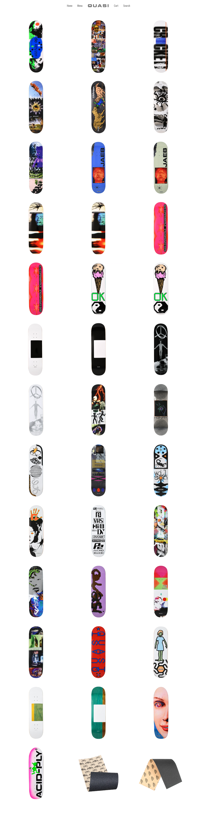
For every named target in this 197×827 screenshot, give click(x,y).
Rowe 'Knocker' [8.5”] (160, 106)
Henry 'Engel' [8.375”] (36, 106)
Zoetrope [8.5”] (161, 651)
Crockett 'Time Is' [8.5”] (161, 45)
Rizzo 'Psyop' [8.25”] (98, 45)
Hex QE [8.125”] (161, 227)
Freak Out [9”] (36, 772)
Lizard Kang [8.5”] (36, 590)
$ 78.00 (35, 51)
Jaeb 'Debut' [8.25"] (160, 348)
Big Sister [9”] (160, 711)
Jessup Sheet (98, 772)
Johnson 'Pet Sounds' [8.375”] (98, 106)
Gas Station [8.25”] (161, 530)
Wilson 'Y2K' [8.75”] (160, 469)
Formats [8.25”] (98, 530)
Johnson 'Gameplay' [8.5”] (35, 530)
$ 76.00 (35, 232)
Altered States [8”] (98, 227)
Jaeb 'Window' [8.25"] (98, 166)
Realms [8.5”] (36, 651)
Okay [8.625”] (161, 287)
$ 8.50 (161, 777)
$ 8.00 (98, 777)
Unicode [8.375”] (98, 651)
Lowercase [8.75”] (98, 590)
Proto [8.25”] (36, 348)
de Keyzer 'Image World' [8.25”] (36, 45)
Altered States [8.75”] (36, 227)
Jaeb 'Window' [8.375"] (161, 166)
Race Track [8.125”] (161, 590)
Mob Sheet (161, 772)
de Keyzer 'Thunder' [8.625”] (98, 469)
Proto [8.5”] (98, 348)
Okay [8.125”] (98, 287)
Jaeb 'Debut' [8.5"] (36, 408)
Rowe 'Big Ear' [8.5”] (98, 408)
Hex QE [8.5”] (36, 287)
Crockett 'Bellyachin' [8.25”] (36, 469)
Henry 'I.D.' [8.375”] (160, 408)
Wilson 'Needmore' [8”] (36, 166)
